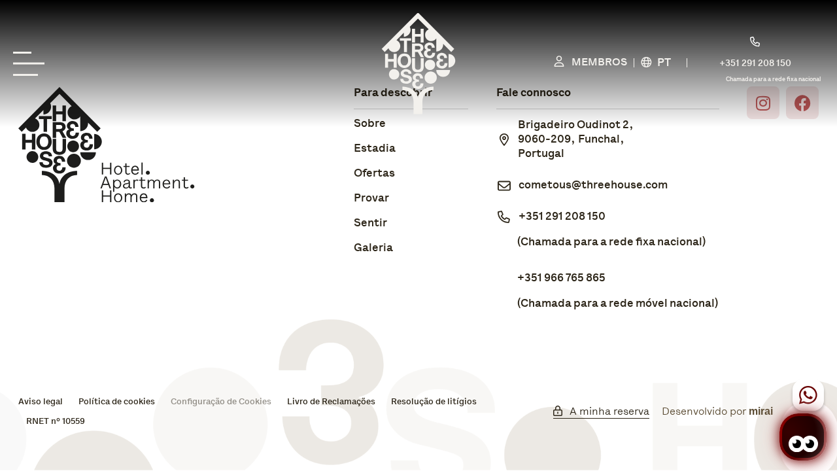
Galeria (373, 248)
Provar (371, 198)
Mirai (761, 411)
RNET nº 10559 (55, 421)
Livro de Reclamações (331, 402)
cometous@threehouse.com (593, 185)
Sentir (370, 223)
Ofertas (374, 173)
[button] (662, 64)
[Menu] (32, 64)
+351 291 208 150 (562, 216)
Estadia (375, 148)
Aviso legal (40, 402)
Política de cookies (116, 402)
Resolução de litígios (434, 402)
